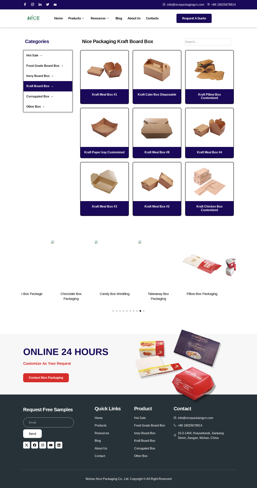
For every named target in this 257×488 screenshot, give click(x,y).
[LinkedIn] (40, 5)
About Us (134, 18)
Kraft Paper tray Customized (104, 152)
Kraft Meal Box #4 (209, 152)
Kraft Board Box (37, 86)
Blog (119, 18)
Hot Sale (32, 55)
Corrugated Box (37, 96)
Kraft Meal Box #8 (157, 152)
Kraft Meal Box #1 (104, 94)
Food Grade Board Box (42, 65)
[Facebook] (25, 5)
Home (58, 18)
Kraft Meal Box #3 (104, 206)
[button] (48, 55)
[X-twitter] (26, 445)
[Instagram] (32, 5)
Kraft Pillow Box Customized (209, 96)
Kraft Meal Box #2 (157, 206)
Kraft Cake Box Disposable (157, 94)
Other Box (33, 106)
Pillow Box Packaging (172, 294)
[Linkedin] (59, 445)
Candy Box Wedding (85, 294)
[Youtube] (50, 445)
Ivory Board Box (38, 76)
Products (74, 18)
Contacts (152, 18)
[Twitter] (47, 5)
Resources (98, 18)
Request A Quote (194, 18)
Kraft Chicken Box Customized (209, 208)
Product (143, 408)
